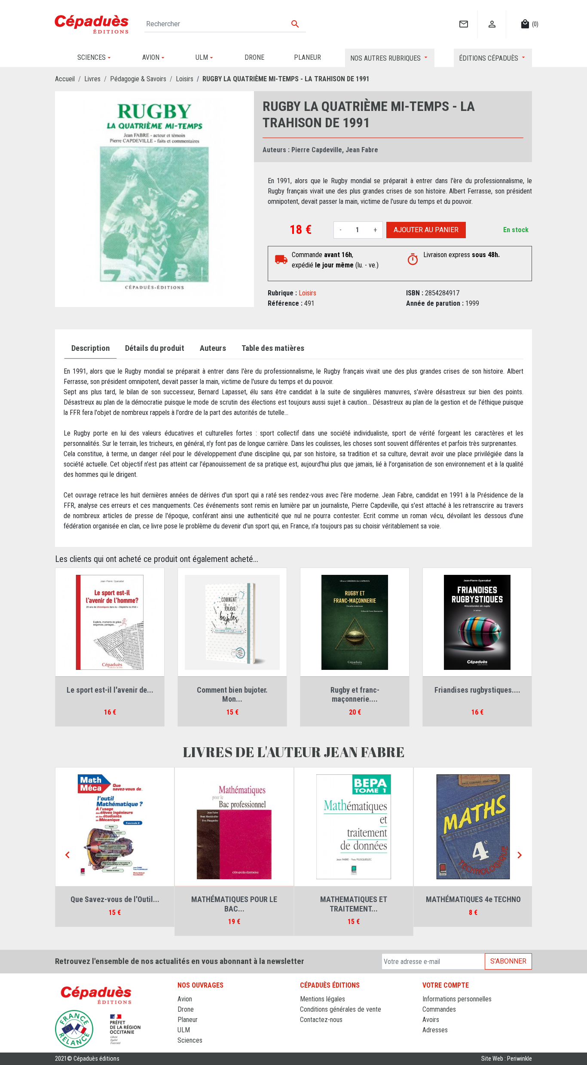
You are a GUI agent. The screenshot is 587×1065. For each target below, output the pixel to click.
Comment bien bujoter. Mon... (232, 694)
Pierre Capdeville (316, 150)
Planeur (187, 1020)
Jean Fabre (361, 150)
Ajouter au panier (426, 230)
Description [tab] (90, 348)
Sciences (189, 1040)
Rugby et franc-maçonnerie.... (354, 694)
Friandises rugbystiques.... (477, 689)
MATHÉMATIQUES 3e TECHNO (114, 899)
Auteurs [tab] (213, 348)
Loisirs (307, 293)
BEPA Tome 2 (234, 899)
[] (463, 15)
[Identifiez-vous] (492, 15)
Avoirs (430, 1020)
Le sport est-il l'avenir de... (110, 689)
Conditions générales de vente (340, 1009)
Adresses (435, 1030)
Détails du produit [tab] (154, 348)
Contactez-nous (321, 1020)
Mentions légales (322, 999)
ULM (183, 1030)
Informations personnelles (457, 999)
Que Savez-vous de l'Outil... (353, 899)
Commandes (439, 1009)
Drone (185, 1009)
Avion (184, 999)
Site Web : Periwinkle (506, 1058)
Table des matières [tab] (273, 348)
